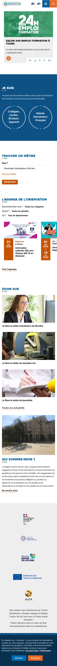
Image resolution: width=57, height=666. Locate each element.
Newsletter (33, 3)
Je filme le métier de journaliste (17, 400)
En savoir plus (9, 491)
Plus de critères (9, 174)
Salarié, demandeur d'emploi (40, 117)
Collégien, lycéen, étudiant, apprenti (14, 117)
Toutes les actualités (13, 408)
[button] (29, 60)
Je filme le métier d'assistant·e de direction (22, 326)
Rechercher (10, 182)
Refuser (19, 658)
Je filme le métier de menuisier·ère (19, 363)
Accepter (35, 658)
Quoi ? (5, 163)
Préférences (45, 651)
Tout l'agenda (9, 269)
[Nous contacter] (39, 4)
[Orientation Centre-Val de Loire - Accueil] (10, 3)
